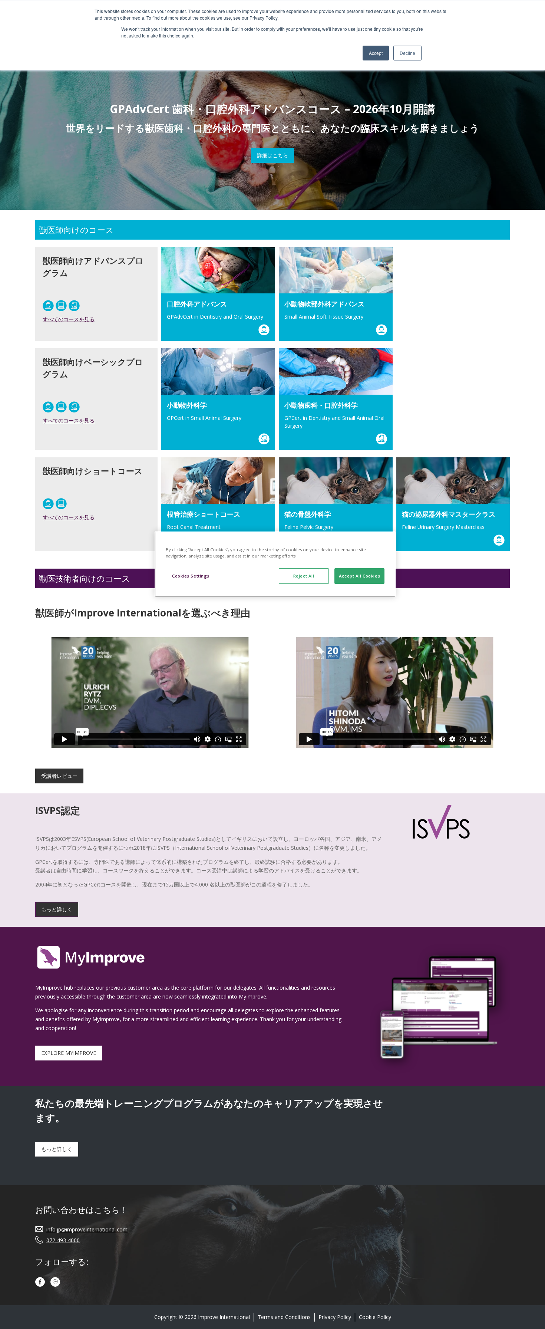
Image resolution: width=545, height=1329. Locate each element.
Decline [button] (407, 53)
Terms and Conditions (284, 1316)
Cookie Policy (375, 1316)
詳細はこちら (272, 155)
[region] (275, 564)
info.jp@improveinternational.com (87, 1229)
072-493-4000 (63, 1240)
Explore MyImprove (68, 1052)
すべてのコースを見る (69, 319)
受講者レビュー (59, 775)
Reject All (303, 576)
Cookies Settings (190, 576)
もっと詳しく (56, 909)
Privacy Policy (334, 1316)
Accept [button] (376, 53)
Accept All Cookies (359, 576)
